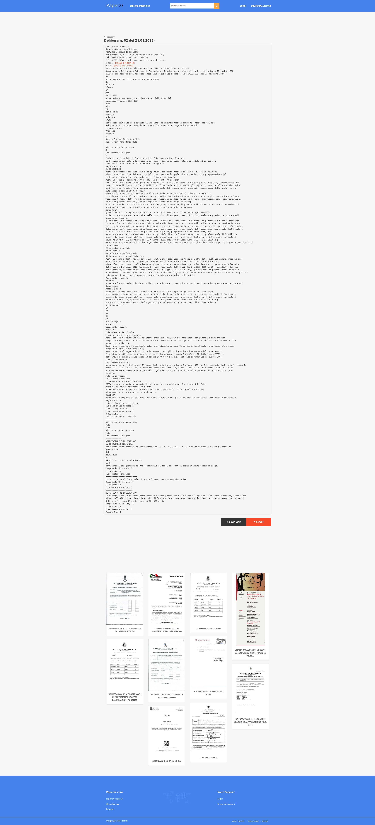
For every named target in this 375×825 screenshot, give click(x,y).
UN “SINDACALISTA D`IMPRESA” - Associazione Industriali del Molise (250, 653)
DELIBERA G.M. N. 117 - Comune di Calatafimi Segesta (125, 630)
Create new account (226, 804)
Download (234, 522)
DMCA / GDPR (253, 821)
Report (259, 522)
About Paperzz (112, 804)
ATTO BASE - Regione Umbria (166, 761)
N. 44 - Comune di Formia (208, 628)
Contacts (110, 809)
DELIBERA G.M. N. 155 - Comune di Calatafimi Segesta (166, 696)
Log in (220, 798)
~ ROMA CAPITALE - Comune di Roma (208, 693)
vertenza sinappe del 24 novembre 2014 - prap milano (167, 630)
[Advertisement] (187, 24)
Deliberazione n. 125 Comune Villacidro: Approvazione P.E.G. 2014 (250, 722)
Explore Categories (114, 798)
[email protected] (125, 63)
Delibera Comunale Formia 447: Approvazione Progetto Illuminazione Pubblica (125, 697)
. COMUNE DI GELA (208, 757)
